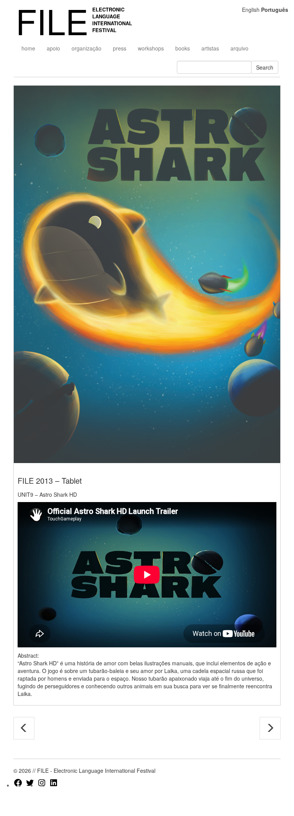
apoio (53, 48)
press (119, 48)
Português (274, 9)
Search (264, 67)
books (182, 48)
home (28, 48)
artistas (210, 48)
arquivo (239, 48)
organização (86, 48)
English (251, 9)
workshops (151, 48)
